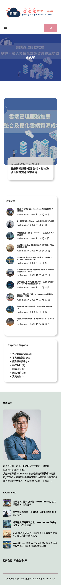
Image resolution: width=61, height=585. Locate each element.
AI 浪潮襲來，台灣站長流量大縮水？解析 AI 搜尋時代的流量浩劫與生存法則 (35, 271)
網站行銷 (16, 372)
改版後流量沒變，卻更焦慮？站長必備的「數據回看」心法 (35, 307)
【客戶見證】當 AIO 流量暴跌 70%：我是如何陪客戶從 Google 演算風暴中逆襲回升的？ (35, 283)
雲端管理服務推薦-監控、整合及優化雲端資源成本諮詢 (30, 170)
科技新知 (16, 365)
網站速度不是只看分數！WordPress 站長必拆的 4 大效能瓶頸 (35, 234)
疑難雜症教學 (18, 361)
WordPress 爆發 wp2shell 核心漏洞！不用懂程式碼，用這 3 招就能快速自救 (34, 258)
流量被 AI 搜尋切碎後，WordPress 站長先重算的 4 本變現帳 (35, 210)
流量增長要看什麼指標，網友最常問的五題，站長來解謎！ (35, 320)
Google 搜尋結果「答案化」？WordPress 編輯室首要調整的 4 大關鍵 (35, 295)
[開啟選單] (6, 28)
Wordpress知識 (20, 353)
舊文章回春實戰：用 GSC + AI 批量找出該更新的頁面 (35, 221)
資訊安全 (16, 376)
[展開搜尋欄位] (50, 28)
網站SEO (16, 369)
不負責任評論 (18, 357)
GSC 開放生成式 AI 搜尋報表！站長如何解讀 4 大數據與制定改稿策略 (35, 246)
